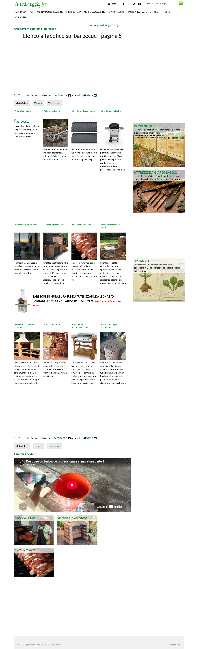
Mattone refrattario (54, 224)
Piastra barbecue (52, 324)
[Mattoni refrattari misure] (114, 246)
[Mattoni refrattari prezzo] (28, 346)
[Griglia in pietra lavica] (85, 132)
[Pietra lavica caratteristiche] (85, 346)
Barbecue (50, 28)
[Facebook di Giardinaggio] (123, 4)
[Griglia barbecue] (57, 132)
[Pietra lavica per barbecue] (114, 346)
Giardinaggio (116, 12)
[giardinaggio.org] (31, 4)
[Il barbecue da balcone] (28, 246)
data (90, 95)
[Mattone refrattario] (57, 246)
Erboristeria (73, 12)
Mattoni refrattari (81, 224)
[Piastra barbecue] (57, 346)
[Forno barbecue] (21, 121)
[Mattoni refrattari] (85, 246)
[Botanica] (159, 279)
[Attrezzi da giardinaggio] (159, 191)
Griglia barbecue (51, 111)
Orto (167, 12)
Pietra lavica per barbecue (109, 325)
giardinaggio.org (107, 25)
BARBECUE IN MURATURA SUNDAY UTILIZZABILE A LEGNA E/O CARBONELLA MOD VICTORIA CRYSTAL (76, 301)
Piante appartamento (139, 12)
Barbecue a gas (25, 518)
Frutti (157, 12)
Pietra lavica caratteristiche (80, 325)
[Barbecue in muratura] (77, 529)
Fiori (31, 12)
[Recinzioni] (159, 144)
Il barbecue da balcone (26, 224)
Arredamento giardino (50, 12)
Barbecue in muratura (72, 518)
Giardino (20, 12)
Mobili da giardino (94, 12)
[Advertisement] (50, 25)
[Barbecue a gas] (34, 529)
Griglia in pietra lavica (83, 111)
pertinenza (61, 95)
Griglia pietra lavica (111, 111)
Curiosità (20, 17)
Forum (113, 3)
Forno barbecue (23, 111)
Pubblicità (175, 644)
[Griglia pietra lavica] (114, 132)
